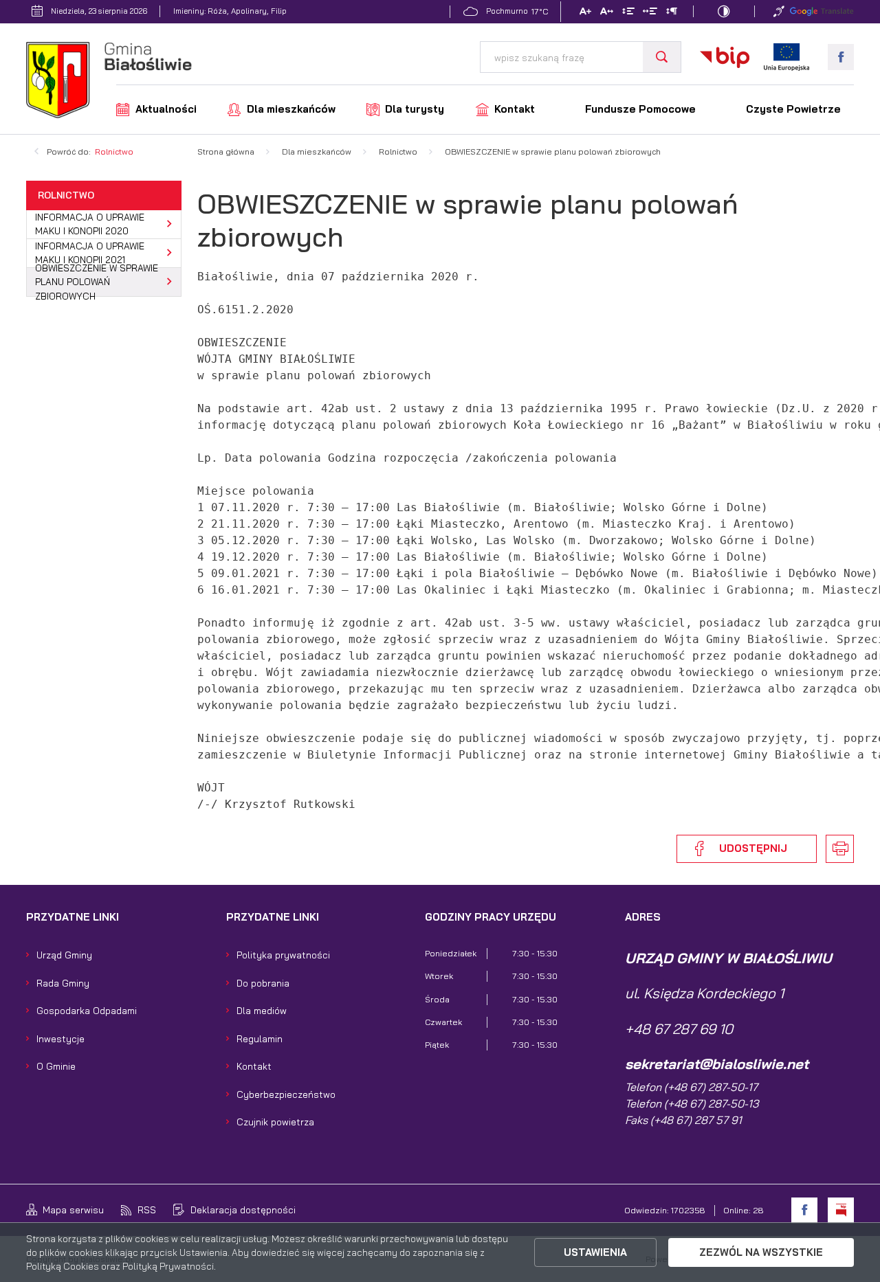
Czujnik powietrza (275, 1121)
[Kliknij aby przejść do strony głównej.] (109, 82)
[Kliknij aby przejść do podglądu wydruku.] (840, 849)
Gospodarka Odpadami (86, 1010)
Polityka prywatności (283, 954)
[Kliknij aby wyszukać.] (662, 57)
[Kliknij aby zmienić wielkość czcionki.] (585, 12)
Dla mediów (261, 1010)
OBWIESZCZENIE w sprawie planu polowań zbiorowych (96, 282)
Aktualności (166, 108)
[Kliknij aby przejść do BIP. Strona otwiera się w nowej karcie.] (724, 57)
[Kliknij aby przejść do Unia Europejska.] (786, 57)
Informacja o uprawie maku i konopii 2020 (89, 223)
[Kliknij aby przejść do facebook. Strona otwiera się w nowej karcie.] (841, 57)
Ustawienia (595, 1252)
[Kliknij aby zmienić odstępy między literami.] (606, 12)
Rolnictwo (114, 151)
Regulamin (259, 1038)
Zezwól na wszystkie (761, 1252)
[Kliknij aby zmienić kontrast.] (723, 11)
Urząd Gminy (64, 954)
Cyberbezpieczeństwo (286, 1094)
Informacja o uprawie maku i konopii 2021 (89, 252)
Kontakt (514, 108)
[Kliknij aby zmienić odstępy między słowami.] (650, 12)
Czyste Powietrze (793, 108)
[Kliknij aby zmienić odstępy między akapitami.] (671, 12)
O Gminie (56, 1066)
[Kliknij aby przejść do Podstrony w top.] (778, 11)
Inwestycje (60, 1038)
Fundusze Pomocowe (640, 108)
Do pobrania (262, 983)
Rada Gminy (62, 983)
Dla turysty (414, 108)
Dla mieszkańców (291, 108)
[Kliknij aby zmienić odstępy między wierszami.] (628, 12)
